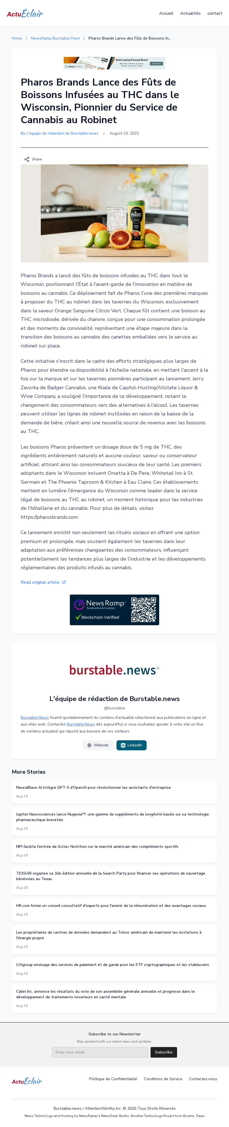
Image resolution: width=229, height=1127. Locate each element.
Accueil (166, 13)
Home (17, 38)
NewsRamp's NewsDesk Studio (104, 1116)
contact (214, 13)
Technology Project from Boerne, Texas (174, 1116)
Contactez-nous (203, 1079)
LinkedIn (135, 745)
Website (101, 745)
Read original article (40, 582)
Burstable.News (35, 717)
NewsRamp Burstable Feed (55, 38)
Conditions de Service (163, 1079)
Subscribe (164, 1052)
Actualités (190, 13)
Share (37, 159)
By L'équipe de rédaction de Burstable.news (60, 133)
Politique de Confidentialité (113, 1079)
